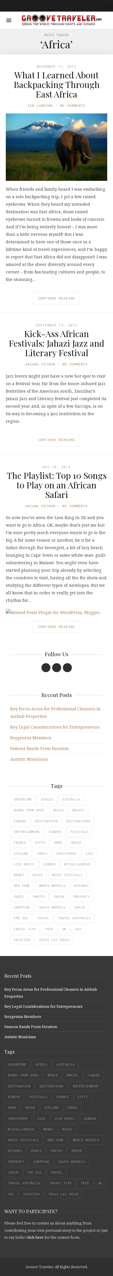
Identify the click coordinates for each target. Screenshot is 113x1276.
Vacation (22, 940)
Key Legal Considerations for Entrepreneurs (55, 727)
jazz (89, 853)
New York (22, 885)
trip (49, 929)
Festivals (79, 832)
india (42, 853)
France (20, 842)
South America (52, 907)
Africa (47, 799)
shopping (22, 907)
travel (43, 918)
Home (58, 842)
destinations (78, 821)
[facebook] (45, 667)
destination (46, 821)
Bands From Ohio (29, 810)
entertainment (27, 832)
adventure (23, 799)
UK (64, 929)
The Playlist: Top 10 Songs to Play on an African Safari (57, 485)
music (38, 875)
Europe (55, 832)
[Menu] (9, 20)
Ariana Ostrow (40, 364)
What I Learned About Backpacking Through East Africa (57, 84)
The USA (21, 918)
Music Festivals (67, 875)
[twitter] (56, 667)
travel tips (25, 929)
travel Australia (74, 918)
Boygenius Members (30, 737)
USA (78, 929)
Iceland (21, 853)
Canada (20, 821)
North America (52, 885)
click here (34, 1237)
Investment (66, 853)
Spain (79, 907)
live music (24, 864)
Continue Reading (56, 298)
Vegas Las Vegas (54, 940)
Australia (71, 799)
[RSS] (67, 667)
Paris (19, 896)
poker (59, 896)
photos (39, 896)
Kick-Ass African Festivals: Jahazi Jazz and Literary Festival (56, 343)
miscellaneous (77, 864)
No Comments (72, 105)
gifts (40, 842)
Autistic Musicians (29, 759)
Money (19, 875)
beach (58, 810)
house (76, 842)
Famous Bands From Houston (39, 748)
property (81, 896)
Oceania (81, 885)
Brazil (78, 810)
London (49, 864)
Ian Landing (40, 105)
